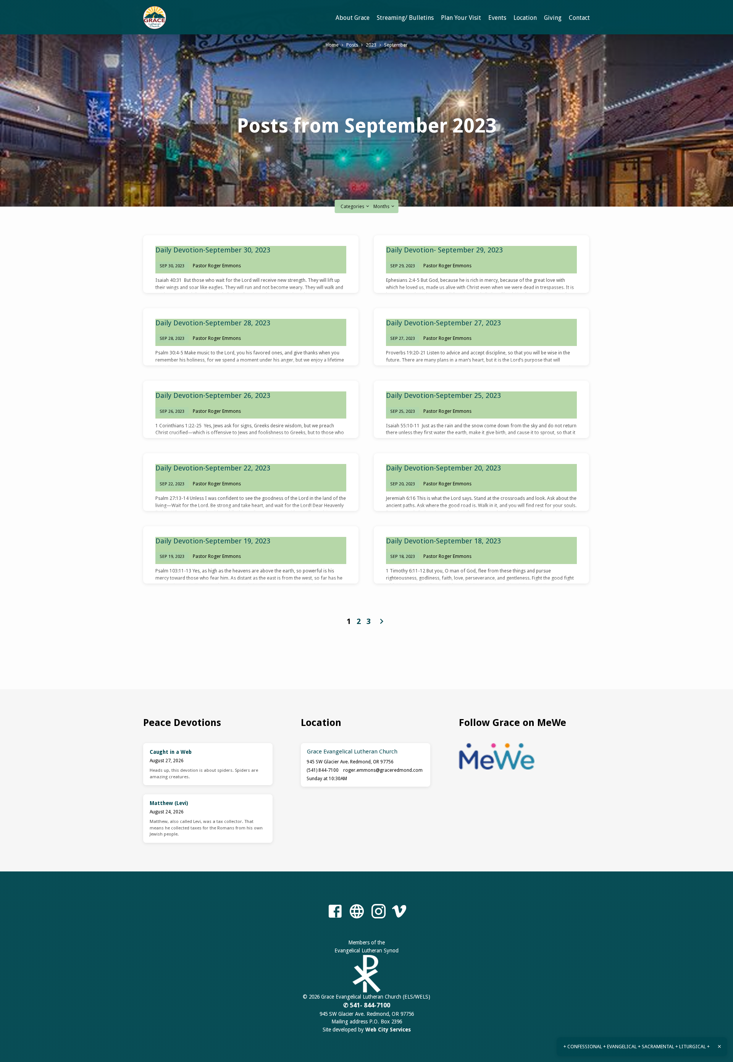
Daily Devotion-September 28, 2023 (212, 323)
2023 (371, 45)
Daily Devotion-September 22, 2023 (212, 468)
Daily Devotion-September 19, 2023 (212, 541)
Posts (352, 45)
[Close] (719, 1046)
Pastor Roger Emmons (217, 265)
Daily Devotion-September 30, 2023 (212, 250)
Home (332, 45)
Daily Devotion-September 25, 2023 (443, 395)
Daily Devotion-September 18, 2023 (443, 541)
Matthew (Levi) (169, 803)
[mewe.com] (356, 912)
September (396, 45)
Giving (553, 17)
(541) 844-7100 (323, 770)
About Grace (353, 17)
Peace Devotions (182, 722)
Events (497, 17)
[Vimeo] (399, 912)
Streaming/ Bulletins (405, 17)
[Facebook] (335, 912)
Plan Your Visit (461, 17)
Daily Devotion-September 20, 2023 (443, 468)
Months (382, 206)
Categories (353, 206)
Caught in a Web (171, 752)
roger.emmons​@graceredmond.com (383, 770)
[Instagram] (378, 912)
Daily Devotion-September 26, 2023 (212, 395)
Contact (579, 17)
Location (525, 17)
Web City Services (388, 1029)
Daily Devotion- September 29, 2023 (444, 250)
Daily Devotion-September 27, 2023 (443, 323)
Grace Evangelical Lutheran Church (352, 751)
